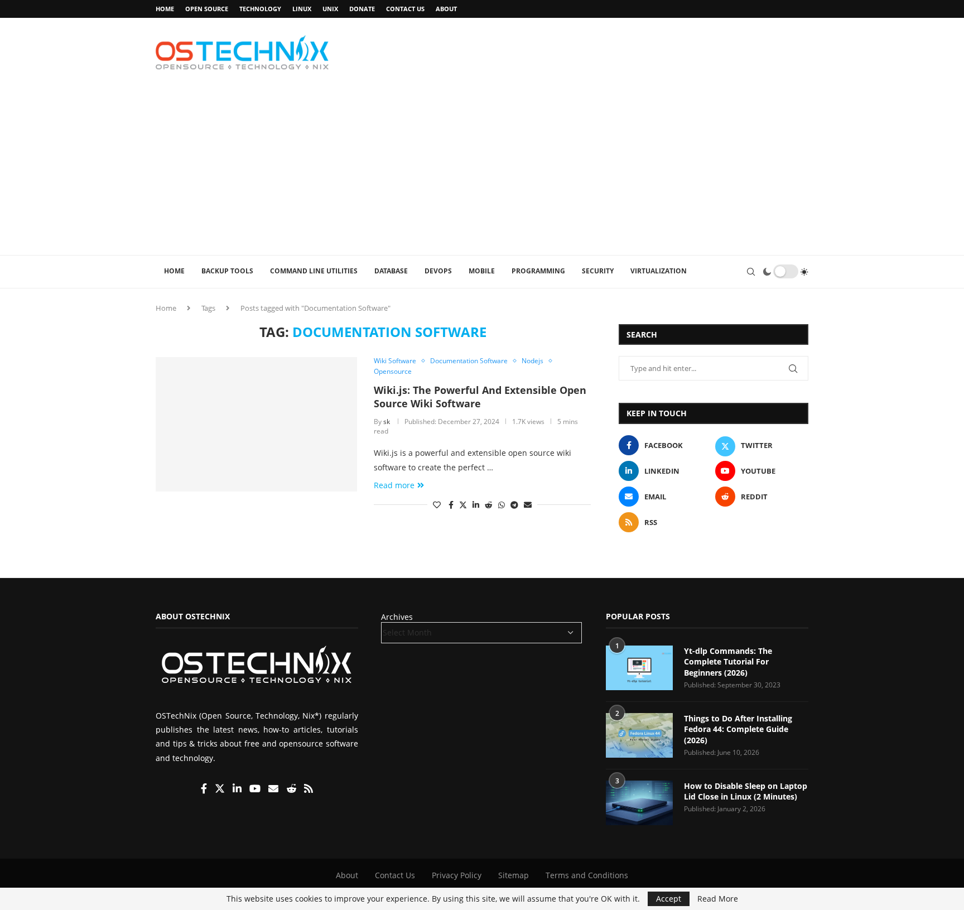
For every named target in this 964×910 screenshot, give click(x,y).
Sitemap (513, 875)
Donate (362, 8)
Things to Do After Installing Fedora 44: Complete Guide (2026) (738, 729)
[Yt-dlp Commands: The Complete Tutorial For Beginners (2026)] (639, 668)
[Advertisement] (482, 171)
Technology (260, 8)
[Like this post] (437, 504)
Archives (397, 617)
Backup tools (227, 271)
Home (165, 8)
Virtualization (658, 271)
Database (391, 271)
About (446, 8)
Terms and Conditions (587, 875)
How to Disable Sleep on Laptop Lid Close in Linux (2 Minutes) (745, 791)
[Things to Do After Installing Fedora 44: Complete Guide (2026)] (639, 735)
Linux (301, 8)
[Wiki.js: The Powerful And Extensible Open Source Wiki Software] (256, 424)
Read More (717, 899)
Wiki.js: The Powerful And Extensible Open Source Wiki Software (480, 396)
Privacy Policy (456, 875)
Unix (330, 8)
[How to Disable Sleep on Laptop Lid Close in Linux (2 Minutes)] (639, 803)
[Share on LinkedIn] (476, 504)
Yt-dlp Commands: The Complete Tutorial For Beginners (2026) (728, 662)
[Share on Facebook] (451, 504)
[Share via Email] (528, 504)
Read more (394, 485)
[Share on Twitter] (463, 504)
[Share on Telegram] (514, 504)
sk (386, 421)
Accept (668, 898)
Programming (538, 271)
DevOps (438, 271)
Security (598, 271)
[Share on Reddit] (489, 504)
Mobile (482, 271)
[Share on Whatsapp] (501, 504)
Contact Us (405, 8)
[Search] (750, 272)
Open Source (206, 8)
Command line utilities (314, 271)
